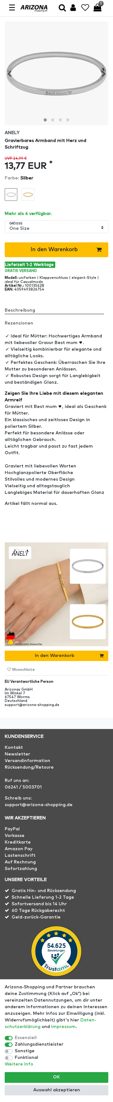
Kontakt (14, 747)
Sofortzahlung (21, 869)
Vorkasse (14, 836)
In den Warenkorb (54, 249)
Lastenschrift (20, 855)
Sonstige (25, 1051)
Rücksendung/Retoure (29, 767)
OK (56, 1077)
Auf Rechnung (20, 862)
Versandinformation (27, 761)
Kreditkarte (18, 842)
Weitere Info (19, 1064)
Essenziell (26, 1038)
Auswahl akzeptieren (56, 1090)
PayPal (12, 829)
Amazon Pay (19, 849)
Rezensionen (19, 323)
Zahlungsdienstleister (39, 1044)
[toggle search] (62, 8)
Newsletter (17, 754)
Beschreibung (20, 310)
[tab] (56, 308)
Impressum (63, 1027)
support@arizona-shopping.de (39, 805)
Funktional (26, 1057)
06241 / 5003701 (23, 787)
